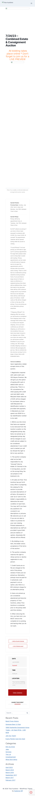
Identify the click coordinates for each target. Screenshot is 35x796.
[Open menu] (31, 3)
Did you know (10, 747)
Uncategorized (11, 757)
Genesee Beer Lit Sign (13, 724)
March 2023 (10, 770)
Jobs (7, 749)
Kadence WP (18, 791)
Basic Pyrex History (12, 721)
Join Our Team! (11, 736)
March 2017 (10, 777)
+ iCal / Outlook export (18, 646)
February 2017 (10, 780)
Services (8, 752)
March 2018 (10, 772)
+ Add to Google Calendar (18, 641)
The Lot (8, 754)
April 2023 (9, 767)
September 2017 (11, 775)
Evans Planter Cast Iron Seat (15, 739)
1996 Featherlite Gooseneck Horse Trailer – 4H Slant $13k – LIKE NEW (17, 730)
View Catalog (17, 692)
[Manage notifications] (31, 792)
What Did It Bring (11, 759)
